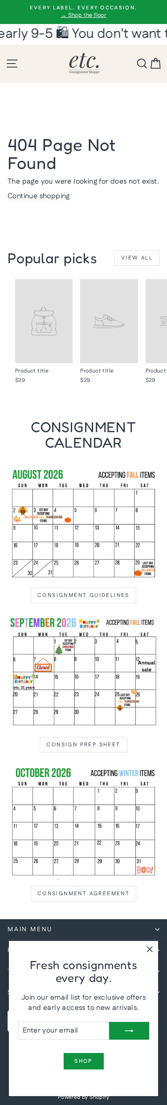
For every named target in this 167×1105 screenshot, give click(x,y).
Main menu (30, 929)
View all (137, 258)
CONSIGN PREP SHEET (83, 745)
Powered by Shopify (83, 1097)
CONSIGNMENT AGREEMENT (83, 893)
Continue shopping (39, 196)
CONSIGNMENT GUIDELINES (83, 595)
